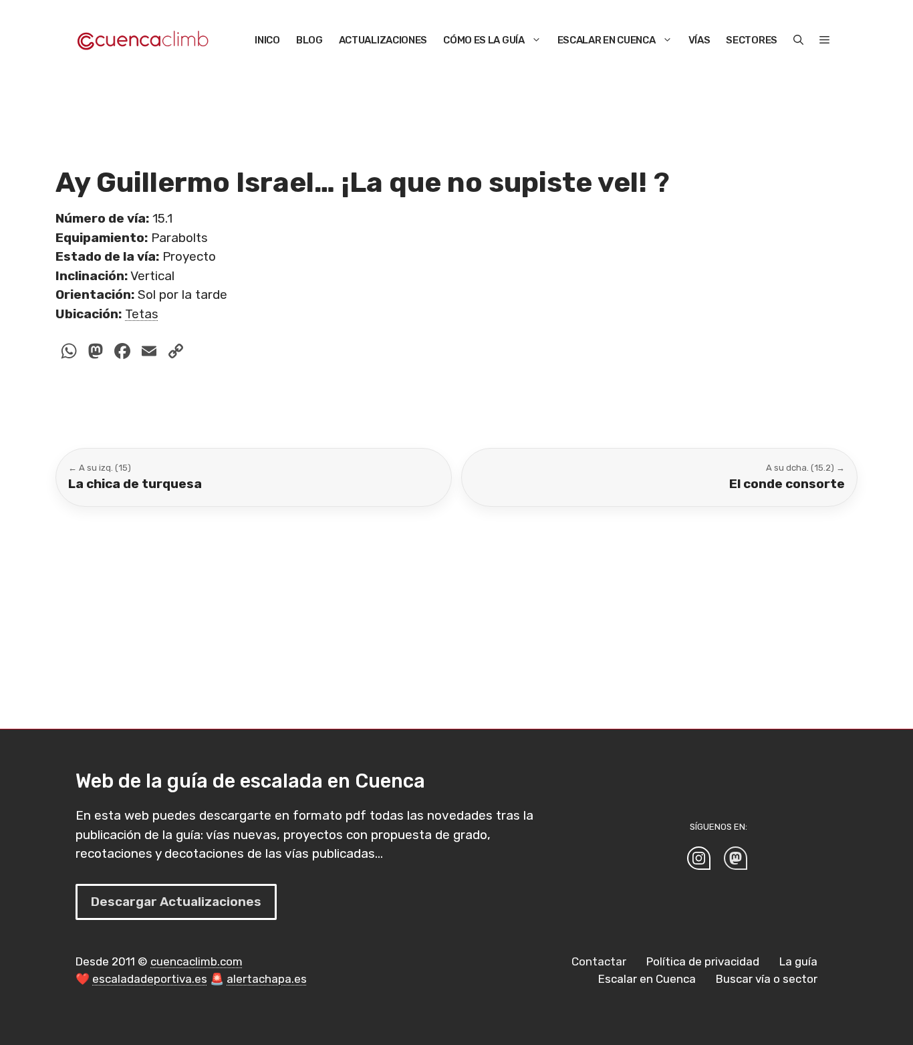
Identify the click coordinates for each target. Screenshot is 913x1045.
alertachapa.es (267, 978)
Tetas (141, 314)
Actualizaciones (383, 40)
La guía (798, 961)
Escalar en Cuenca (606, 40)
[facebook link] (735, 858)
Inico (267, 40)
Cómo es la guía (484, 40)
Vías (699, 40)
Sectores (751, 40)
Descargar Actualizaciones (176, 901)
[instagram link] (698, 858)
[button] (798, 40)
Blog (309, 40)
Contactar (598, 961)
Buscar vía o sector (766, 978)
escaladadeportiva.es (149, 978)
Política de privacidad (702, 961)
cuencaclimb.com (196, 961)
